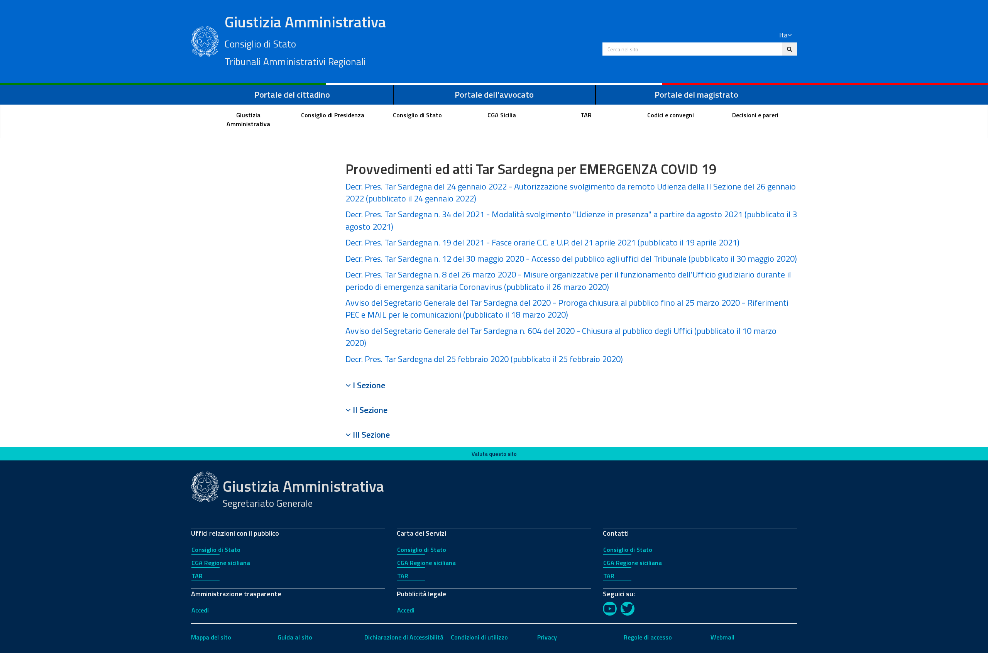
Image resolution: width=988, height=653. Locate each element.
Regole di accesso (648, 637)
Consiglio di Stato (215, 549)
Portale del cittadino (292, 94)
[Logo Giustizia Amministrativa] (205, 40)
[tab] (571, 385)
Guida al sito (294, 637)
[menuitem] (248, 119)
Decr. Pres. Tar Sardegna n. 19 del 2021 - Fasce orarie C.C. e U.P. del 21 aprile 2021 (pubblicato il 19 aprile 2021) (542, 242)
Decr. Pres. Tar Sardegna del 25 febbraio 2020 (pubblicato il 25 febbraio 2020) (484, 358)
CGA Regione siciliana (220, 562)
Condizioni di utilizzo (479, 637)
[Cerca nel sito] (789, 49)
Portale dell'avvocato (494, 94)
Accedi (200, 610)
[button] (571, 385)
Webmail (722, 637)
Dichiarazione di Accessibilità (403, 637)
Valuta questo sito (494, 454)
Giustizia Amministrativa (305, 39)
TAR (197, 575)
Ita (783, 35)
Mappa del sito (211, 637)
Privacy (547, 637)
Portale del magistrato (696, 94)
